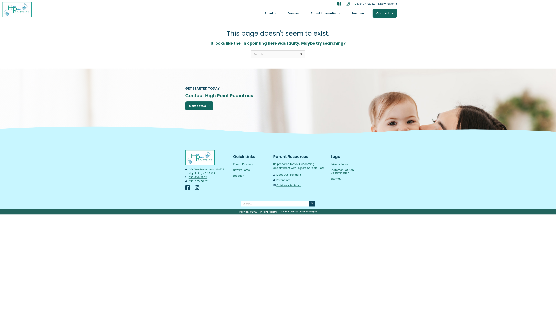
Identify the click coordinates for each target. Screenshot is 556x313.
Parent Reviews (243, 164)
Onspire (313, 211)
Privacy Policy (339, 164)
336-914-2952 (365, 4)
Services (293, 13)
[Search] (312, 203)
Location (358, 13)
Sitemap (336, 178)
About (269, 13)
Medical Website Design (293, 211)
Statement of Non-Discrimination (343, 171)
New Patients (241, 170)
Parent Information (324, 13)
